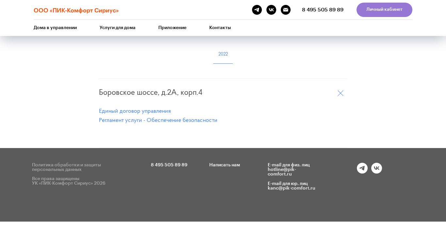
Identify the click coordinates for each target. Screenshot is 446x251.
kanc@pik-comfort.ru (291, 188)
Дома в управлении (55, 27)
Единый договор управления (135, 111)
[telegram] (362, 172)
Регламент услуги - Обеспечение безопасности (158, 121)
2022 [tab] (223, 54)
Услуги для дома (117, 27)
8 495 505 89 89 (322, 9)
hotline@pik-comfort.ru (282, 171)
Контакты (220, 27)
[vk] (376, 172)
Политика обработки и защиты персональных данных (66, 167)
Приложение (172, 27)
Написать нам (224, 165)
